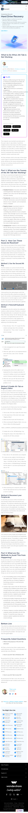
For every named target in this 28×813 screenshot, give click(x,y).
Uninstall (22, 806)
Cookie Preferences (8, 806)
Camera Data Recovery (20, 721)
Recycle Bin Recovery (19, 714)
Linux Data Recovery (19, 745)
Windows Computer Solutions (16, 701)
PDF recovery (8, 728)
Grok (7, 134)
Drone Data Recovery (19, 725)
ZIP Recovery (20, 731)
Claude (15, 130)
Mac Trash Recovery (7, 718)
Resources (6, 701)
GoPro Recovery (9, 725)
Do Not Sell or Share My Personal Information (14, 804)
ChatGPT (8, 126)
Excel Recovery (20, 735)
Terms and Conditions (8, 803)
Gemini (7, 130)
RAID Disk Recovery (19, 756)
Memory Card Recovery (20, 752)
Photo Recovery (20, 741)
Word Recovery (8, 735)
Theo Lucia (5, 67)
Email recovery (20, 728)
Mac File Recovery (19, 718)
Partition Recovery (7, 748)
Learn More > (4, 30)
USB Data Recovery (19, 748)
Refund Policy (16, 806)
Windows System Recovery (9, 756)
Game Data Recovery (7, 721)
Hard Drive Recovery (7, 752)
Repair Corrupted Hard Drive (9, 714)
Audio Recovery (8, 738)
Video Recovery (8, 741)
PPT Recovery (8, 731)
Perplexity (17, 126)
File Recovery (20, 738)
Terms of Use (21, 803)
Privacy (15, 803)
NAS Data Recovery (7, 745)
